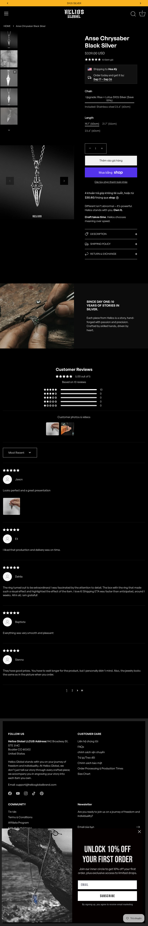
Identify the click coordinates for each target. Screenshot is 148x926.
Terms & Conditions (20, 817)
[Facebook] (10, 793)
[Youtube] (18, 793)
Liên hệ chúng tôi (88, 741)
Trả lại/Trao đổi (86, 757)
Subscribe (107, 896)
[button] (10, 181)
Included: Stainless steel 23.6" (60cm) (107, 106)
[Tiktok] (34, 793)
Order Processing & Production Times (100, 768)
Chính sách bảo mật (90, 763)
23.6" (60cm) (92, 130)
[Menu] (6, 14)
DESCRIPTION (98, 233)
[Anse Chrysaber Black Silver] (9, 40)
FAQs (81, 746)
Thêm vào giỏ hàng (111, 160)
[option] (9, 40)
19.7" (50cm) (92, 123)
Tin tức (12, 811)
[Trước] (9, 26)
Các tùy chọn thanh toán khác (111, 181)
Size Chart (84, 774)
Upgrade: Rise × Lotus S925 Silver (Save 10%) (110, 99)
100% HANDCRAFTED (74, 3)
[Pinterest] (41, 793)
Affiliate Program (18, 822)
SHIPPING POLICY (100, 243)
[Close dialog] (139, 831)
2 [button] (72, 690)
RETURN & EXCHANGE (103, 253)
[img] (11, 470)
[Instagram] (26, 793)
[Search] (133, 14)
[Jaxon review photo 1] (11, 506)
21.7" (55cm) (109, 123)
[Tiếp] (9, 130)
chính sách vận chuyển (91, 752)
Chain (88, 91)
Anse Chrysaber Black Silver (31, 26)
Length (89, 117)
